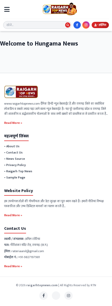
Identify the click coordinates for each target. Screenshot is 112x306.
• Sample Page (14, 177)
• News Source (14, 158)
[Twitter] (56, 295)
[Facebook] (77, 25)
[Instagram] (86, 25)
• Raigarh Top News (18, 171)
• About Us (12, 146)
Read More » (13, 122)
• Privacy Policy (15, 165)
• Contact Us (13, 152)
